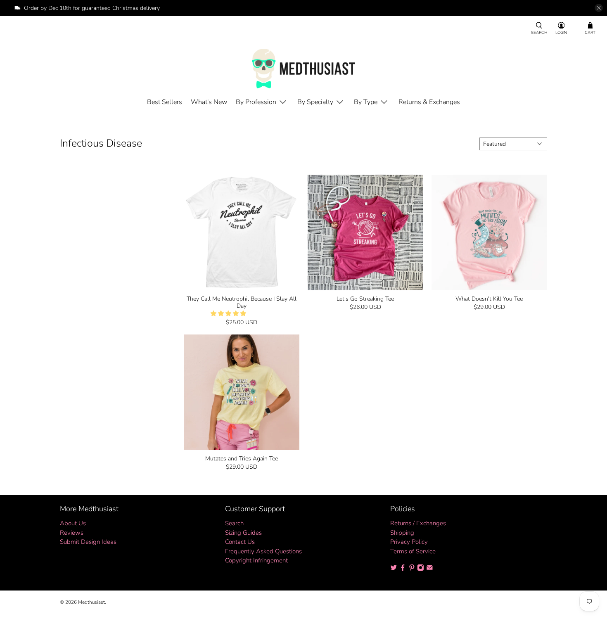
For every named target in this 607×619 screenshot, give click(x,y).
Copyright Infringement (256, 560)
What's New (209, 102)
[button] (228, 314)
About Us (73, 523)
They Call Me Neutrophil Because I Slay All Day (241, 302)
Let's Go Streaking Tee (365, 299)
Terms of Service (413, 551)
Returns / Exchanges (418, 523)
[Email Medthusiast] (429, 569)
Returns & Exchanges (429, 102)
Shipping (402, 533)
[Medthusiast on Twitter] (393, 569)
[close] (599, 8)
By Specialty (315, 102)
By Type (365, 102)
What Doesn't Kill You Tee (489, 299)
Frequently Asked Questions (263, 551)
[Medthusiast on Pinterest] (411, 569)
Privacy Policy (409, 542)
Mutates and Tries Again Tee (241, 458)
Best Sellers (164, 102)
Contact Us (240, 542)
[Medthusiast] (303, 68)
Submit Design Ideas (88, 542)
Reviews (71, 533)
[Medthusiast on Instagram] (420, 569)
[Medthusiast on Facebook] (402, 569)
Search (234, 523)
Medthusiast (91, 602)
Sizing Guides (243, 533)
